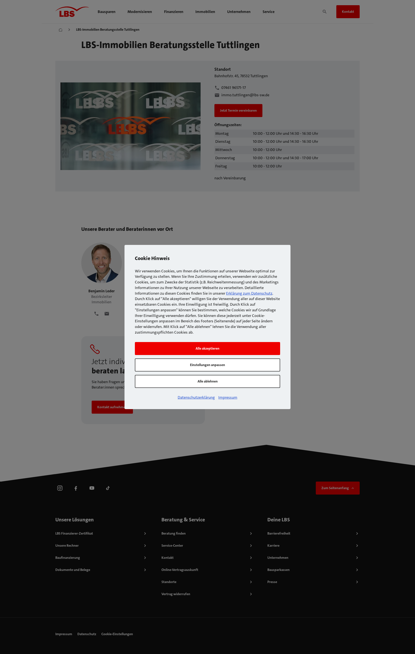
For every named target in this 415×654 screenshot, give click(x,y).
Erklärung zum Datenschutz (249, 293)
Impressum (227, 397)
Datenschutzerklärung (196, 397)
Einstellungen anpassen (207, 365)
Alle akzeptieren (207, 348)
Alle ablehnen (208, 381)
